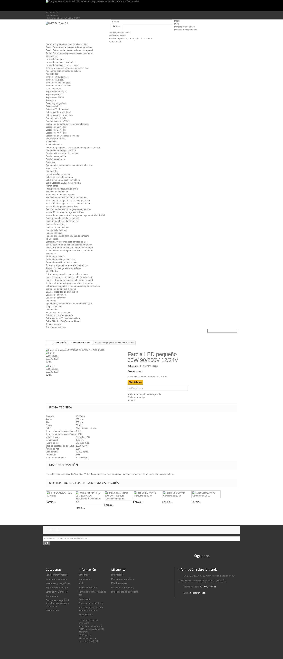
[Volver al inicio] (49, 343)
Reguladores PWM (54, 94)
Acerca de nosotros (88, 587)
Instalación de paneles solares (60, 194)
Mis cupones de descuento (124, 592)
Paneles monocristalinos (186, 29)
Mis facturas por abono (123, 579)
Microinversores (53, 88)
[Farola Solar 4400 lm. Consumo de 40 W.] (147, 494)
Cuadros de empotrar (56, 159)
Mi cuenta (118, 569)
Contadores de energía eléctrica (61, 150)
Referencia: (133, 366)
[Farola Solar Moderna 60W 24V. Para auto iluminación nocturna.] (118, 495)
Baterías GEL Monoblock (58, 109)
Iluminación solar (54, 144)
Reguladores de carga (56, 91)
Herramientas (52, 186)
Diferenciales (52, 171)
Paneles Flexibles (117, 35)
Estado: (131, 371)
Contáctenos (52, 15)
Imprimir (131, 400)
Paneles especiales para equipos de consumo (130, 38)
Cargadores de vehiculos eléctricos (62, 136)
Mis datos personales (122, 587)
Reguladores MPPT (55, 97)
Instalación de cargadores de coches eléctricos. (68, 203)
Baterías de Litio (53, 106)
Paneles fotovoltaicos (184, 27)
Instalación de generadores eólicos (62, 206)
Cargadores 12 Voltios (56, 127)
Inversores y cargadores (57, 77)
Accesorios (51, 100)
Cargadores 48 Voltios (56, 133)
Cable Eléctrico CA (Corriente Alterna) (63, 183)
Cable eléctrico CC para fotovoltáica (63, 180)
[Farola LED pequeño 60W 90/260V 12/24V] (84, 358)
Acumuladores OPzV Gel (58, 121)
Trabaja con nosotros (56, 327)
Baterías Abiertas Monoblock (59, 115)
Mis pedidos (117, 575)
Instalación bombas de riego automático (65, 212)
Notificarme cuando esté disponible (144, 394)
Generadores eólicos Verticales (60, 62)
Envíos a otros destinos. (90, 603)
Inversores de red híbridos (58, 85)
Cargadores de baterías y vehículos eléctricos (67, 124)
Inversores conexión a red (58, 82)
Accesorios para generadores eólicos (63, 71)
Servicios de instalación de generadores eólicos (68, 209)
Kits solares (51, 56)
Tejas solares (115, 41)
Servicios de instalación (57, 191)
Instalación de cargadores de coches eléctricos (68, 200)
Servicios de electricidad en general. (63, 218)
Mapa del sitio (85, 615)
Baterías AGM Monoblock (58, 112)
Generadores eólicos (55, 59)
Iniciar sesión (52, 12)
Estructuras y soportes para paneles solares (67, 44)
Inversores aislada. (55, 80)
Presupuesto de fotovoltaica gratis (62, 189)
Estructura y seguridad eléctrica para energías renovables (73, 147)
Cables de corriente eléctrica (59, 177)
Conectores (51, 162)
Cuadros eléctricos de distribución (62, 153)
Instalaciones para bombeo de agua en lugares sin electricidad (75, 215)
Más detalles (135, 382)
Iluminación (51, 141)
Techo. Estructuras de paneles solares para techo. (70, 53)
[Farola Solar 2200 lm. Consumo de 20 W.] (206, 494)
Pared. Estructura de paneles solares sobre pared (69, 50)
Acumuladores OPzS (56, 118)
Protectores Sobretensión (58, 174)
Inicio (176, 24)
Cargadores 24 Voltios (56, 130)
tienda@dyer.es (197, 593)
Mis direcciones (119, 583)
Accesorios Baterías (55, 138)
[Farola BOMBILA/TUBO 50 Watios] (60, 494)
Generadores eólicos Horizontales (62, 65)
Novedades (84, 575)
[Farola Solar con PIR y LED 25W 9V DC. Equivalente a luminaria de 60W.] (89, 497)
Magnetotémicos (53, 168)
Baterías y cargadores (56, 103)
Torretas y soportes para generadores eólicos (67, 68)
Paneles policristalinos (119, 32)
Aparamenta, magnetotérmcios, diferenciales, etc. (69, 165)
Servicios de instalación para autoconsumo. (66, 197)
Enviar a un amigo (136, 397)
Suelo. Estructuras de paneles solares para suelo (69, 47)
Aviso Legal (84, 599)
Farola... (51, 502)
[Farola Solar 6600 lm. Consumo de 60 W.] (176, 494)
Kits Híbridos (52, 74)
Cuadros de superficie (56, 156)
